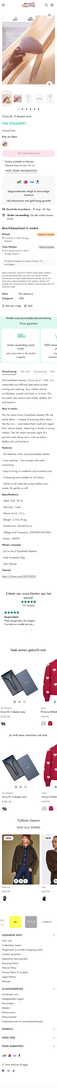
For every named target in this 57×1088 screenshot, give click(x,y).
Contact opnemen (11, 954)
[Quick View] (19, 702)
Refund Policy (9, 968)
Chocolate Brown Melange (4, 898)
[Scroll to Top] (52, 1074)
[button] (52, 5)
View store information (21, 171)
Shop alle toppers (28, 827)
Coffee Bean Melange (44, 898)
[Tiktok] (14, 1071)
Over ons (7, 940)
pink (5, 144)
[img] (28, 602)
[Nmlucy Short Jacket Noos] (21, 859)
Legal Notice (9, 977)
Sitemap (6, 981)
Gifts (21, 298)
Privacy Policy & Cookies (15, 972)
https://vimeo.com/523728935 (19, 576)
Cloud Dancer (43, 723)
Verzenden (8, 1003)
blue (3, 723)
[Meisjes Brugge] (29, 5)
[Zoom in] (49, 84)
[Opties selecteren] (14, 702)
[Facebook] (3, 1071)
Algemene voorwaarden (15, 959)
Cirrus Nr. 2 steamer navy (13, 711)
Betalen (6, 1008)
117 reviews (28, 605)
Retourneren (8, 1012)
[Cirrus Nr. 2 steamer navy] (19, 680)
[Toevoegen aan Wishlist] (49, 15)
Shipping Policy (10, 963)
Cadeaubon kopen (12, 945)
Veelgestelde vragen (13, 999)
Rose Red (50, 723)
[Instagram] (8, 1071)
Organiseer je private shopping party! (22, 949)
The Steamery (14, 123)
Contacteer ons (10, 994)
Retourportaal (9, 1017)
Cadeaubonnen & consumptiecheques (22, 1021)
